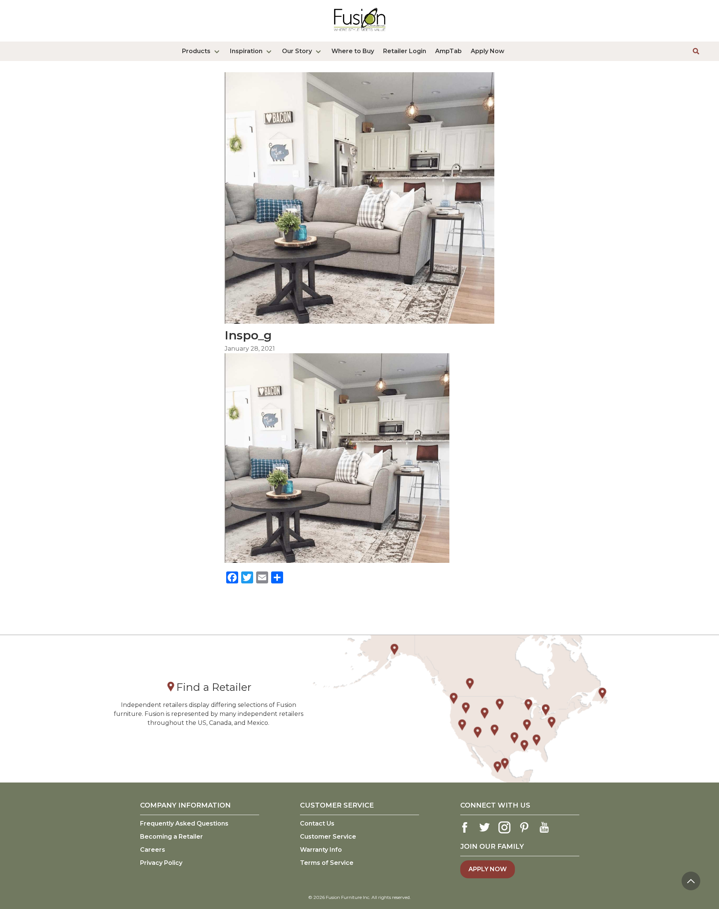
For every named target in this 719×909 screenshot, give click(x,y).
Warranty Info (321, 849)
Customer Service (328, 836)
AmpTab (448, 51)
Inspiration (246, 51)
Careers (152, 849)
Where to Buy (352, 51)
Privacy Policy (161, 862)
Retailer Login (404, 51)
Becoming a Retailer (171, 836)
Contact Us (317, 823)
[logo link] (359, 33)
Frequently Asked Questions (184, 823)
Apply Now (487, 51)
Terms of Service (327, 862)
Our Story (297, 51)
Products (196, 51)
